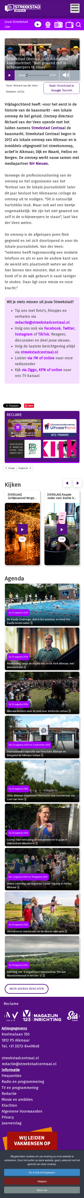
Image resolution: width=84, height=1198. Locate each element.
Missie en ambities (17, 1099)
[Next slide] (79, 1016)
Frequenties (11, 1076)
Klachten (9, 1105)
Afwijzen (42, 1181)
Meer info (42, 1190)
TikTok (43, 334)
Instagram (24, 334)
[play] (38, 24)
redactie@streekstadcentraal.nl (42, 322)
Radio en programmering (23, 1081)
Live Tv (69, 24)
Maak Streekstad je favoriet (61, 88)
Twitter (68, 328)
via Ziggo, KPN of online (42, 370)
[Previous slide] (5, 1016)
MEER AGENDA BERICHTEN (26, 989)
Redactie (9, 1093)
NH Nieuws (38, 163)
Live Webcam (47, 25)
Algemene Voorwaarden (22, 1111)
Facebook (52, 328)
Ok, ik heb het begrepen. (42, 1172)
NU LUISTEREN (58, 24)
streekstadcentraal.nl (39, 352)
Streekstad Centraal (48, 128)
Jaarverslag (11, 1123)
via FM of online (41, 358)
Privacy (8, 1117)
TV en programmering (20, 1088)
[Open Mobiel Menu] (75, 8)
